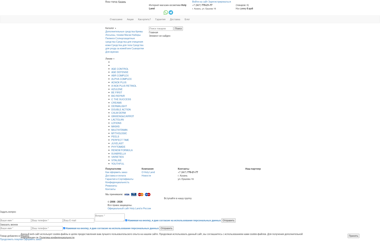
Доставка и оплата (115, 175)
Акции (130, 19)
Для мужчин (112, 51)
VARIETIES (117, 156)
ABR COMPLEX (120, 75)
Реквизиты (111, 185)
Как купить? (144, 19)
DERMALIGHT (119, 106)
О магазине (116, 19)
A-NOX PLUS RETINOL (124, 85)
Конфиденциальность (117, 182)
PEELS (115, 136)
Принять (353, 235)
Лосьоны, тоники (114, 35)
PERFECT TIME (120, 140)
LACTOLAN (117, 119)
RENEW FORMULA (122, 150)
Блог (187, 19)
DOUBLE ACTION (121, 109)
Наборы (136, 35)
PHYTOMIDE (118, 146)
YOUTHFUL (117, 163)
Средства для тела (121, 45)
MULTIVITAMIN (119, 129)
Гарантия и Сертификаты (119, 179)
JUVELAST (117, 143)
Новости (146, 175)
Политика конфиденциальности (56, 237)
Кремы (139, 31)
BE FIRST (116, 92)
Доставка (175, 19)
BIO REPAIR (118, 95)
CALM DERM (118, 112)
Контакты (110, 189)
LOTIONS (116, 123)
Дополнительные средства (120, 31)
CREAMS (116, 102)
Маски (127, 35)
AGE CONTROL (120, 68)
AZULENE (117, 89)
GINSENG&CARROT (122, 116)
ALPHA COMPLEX (121, 79)
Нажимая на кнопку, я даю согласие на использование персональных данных (174, 220)
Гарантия (160, 19)
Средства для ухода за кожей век (124, 46)
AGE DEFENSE (119, 72)
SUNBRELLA (118, 153)
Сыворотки (138, 48)
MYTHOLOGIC (119, 133)
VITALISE (116, 160)
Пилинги (110, 38)
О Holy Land (148, 172)
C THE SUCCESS (121, 99)
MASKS (115, 126)
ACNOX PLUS (118, 82)
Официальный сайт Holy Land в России (129, 208)
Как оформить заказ (116, 172)
